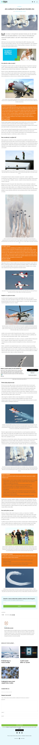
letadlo (24, 11)
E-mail (2, 716)
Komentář (3, 699)
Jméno (2, 712)
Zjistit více (2, 376)
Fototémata (20, 6)
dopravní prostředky (19, 11)
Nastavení (32, 372)
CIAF (20, 107)
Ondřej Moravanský (8, 628)
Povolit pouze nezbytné (33, 375)
